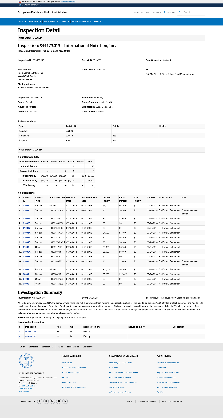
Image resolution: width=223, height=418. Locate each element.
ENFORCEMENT (49, 21)
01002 (26, 210)
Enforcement (47, 346)
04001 (26, 278)
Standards (33, 346)
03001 (26, 274)
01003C (26, 227)
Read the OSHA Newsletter (120, 377)
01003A (26, 218)
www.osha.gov (24, 391)
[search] (179, 12)
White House (66, 362)
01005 (26, 246)
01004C (26, 242)
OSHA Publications (117, 387)
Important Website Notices (167, 387)
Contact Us (138, 12)
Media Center (73, 346)
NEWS (96, 21)
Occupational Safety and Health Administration (42, 12)
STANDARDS (34, 21)
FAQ (147, 12)
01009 (26, 261)
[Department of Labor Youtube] (58, 401)
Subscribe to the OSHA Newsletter (123, 382)
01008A (26, 251)
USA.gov (65, 377)
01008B (26, 256)
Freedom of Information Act (168, 362)
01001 (26, 205)
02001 (26, 269)
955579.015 (30, 331)
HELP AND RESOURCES (80, 21)
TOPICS (64, 21)
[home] (26, 360)
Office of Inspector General (120, 392)
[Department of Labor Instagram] (52, 401)
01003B (26, 223)
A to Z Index (156, 12)
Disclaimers (161, 367)
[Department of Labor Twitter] (46, 401)
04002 (26, 283)
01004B (26, 237)
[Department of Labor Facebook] (39, 401)
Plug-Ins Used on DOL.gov (168, 372)
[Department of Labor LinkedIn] (65, 401)
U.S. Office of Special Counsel (73, 387)
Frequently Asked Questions (120, 362)
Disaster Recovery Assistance (73, 367)
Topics (60, 346)
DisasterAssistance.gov (70, 372)
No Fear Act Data (68, 382)
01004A (26, 232)
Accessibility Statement (166, 377)
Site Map (160, 392)
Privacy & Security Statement (168, 382)
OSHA (21, 21)
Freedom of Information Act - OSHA (123, 372)
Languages (170, 12)
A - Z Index (113, 367)
